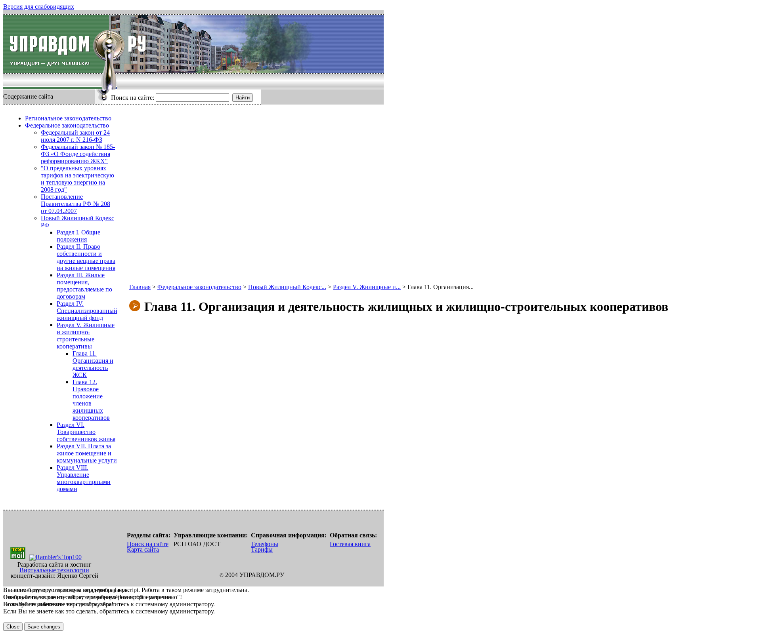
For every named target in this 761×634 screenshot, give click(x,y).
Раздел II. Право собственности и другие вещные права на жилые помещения (86, 257)
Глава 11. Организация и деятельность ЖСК (93, 364)
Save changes (43, 627)
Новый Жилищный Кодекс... (287, 287)
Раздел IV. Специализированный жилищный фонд (87, 310)
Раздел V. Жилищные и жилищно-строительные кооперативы (86, 336)
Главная (140, 287)
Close (12, 627)
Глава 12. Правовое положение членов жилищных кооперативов (91, 400)
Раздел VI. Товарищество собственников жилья (86, 431)
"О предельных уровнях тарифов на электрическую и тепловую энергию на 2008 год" (77, 179)
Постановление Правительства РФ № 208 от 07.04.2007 (75, 203)
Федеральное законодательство (67, 125)
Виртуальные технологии (54, 570)
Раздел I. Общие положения (78, 236)
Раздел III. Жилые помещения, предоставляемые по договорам (84, 286)
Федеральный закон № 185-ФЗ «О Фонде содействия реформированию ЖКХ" (78, 153)
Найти (242, 98)
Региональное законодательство (68, 118)
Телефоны (264, 544)
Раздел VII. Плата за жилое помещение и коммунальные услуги (87, 453)
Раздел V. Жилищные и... (367, 287)
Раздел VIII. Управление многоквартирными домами (84, 478)
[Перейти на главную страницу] (56, 44)
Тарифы (262, 549)
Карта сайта (143, 549)
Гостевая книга (350, 544)
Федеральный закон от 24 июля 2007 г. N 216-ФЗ (75, 136)
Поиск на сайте (147, 544)
